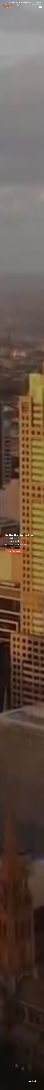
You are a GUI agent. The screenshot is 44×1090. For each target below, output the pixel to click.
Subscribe (37, 3)
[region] (22, 545)
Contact (26, 3)
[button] (30, 1081)
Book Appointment (14, 3)
